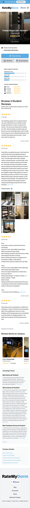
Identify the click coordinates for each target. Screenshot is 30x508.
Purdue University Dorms (10, 47)
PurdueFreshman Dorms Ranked (11, 458)
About (15, 494)
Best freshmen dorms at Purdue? (14, 425)
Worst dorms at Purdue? (11, 388)
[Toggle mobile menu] (28, 8)
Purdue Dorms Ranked (8, 455)
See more (10, 184)
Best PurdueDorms (8, 453)
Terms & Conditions (6, 501)
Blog (15, 487)
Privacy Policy (15, 501)
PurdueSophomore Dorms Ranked (12, 460)
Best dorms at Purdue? (10, 375)
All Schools (15, 490)
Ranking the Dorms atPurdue (10, 462)
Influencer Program (15, 497)
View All (5, 441)
